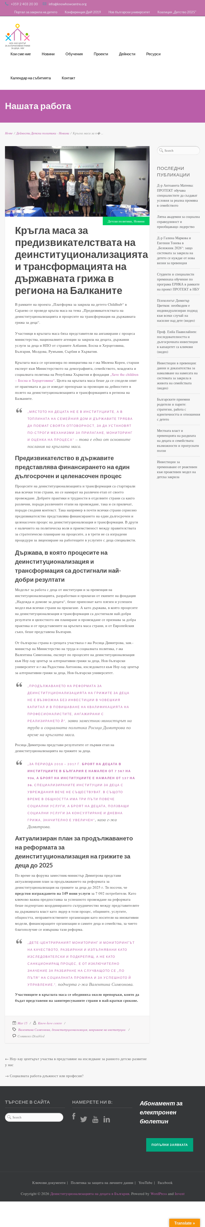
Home (9, 133)
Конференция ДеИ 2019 (83, 12)
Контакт (68, 78)
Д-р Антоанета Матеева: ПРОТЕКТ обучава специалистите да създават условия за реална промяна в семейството (177, 195)
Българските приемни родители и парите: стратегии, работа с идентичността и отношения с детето (178, 409)
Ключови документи (49, 1182)
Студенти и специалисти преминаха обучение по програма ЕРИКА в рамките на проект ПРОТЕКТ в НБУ (178, 281)
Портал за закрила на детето (35, 12)
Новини (48, 54)
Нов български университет (129, 12)
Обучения (74, 54)
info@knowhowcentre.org (67, 4)
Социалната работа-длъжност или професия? (47, 1075)
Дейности (127, 54)
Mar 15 (23, 1023)
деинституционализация (69, 1029)
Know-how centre (50, 1023)
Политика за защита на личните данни (102, 1182)
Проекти (101, 54)
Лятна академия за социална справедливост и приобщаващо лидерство (178, 221)
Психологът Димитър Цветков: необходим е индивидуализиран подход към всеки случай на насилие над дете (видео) (177, 310)
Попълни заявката (170, 1145)
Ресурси (153, 54)
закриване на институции (107, 1029)
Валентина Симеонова (34, 1029)
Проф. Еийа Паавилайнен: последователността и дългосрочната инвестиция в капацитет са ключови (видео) (177, 341)
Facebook (165, 1182)
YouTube (145, 1182)
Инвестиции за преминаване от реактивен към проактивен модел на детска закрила (177, 469)
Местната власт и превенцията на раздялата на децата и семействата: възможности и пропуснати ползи (178, 440)
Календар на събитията (30, 78)
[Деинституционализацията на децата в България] (17, 36)
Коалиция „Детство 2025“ (177, 12)
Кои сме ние (20, 54)
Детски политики (43, 133)
